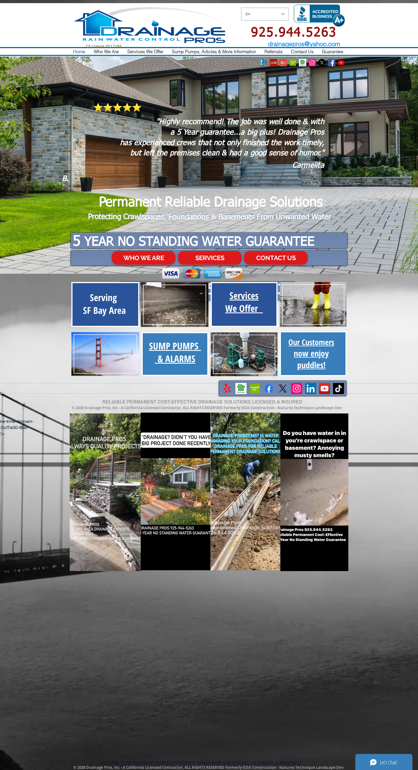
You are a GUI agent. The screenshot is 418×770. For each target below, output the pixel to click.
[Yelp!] (227, 388)
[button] (134, 565)
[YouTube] (324, 388)
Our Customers (311, 353)
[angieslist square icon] (293, 62)
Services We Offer (244, 302)
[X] (322, 62)
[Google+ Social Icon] (283, 62)
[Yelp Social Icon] (273, 62)
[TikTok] (338, 388)
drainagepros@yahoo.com (304, 44)
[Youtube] (341, 62)
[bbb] (264, 62)
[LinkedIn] (310, 388)
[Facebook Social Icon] (331, 62)
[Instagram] (296, 388)
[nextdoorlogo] (302, 62)
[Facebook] (268, 388)
